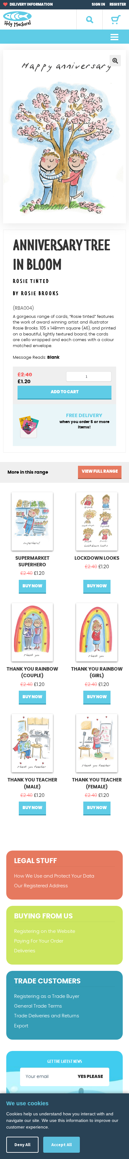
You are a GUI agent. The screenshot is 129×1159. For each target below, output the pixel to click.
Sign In (98, 4)
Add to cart (65, 392)
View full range (100, 472)
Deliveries (24, 951)
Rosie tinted (31, 281)
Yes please (90, 1077)
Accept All (61, 1144)
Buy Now (32, 586)
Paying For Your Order (38, 941)
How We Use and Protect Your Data (54, 876)
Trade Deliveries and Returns (46, 1016)
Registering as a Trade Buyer (46, 996)
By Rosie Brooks (36, 293)
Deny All (22, 1144)
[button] (115, 60)
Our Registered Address (41, 886)
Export (21, 1026)
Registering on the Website (44, 931)
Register (118, 4)
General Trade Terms (38, 1006)
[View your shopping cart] (116, 19)
